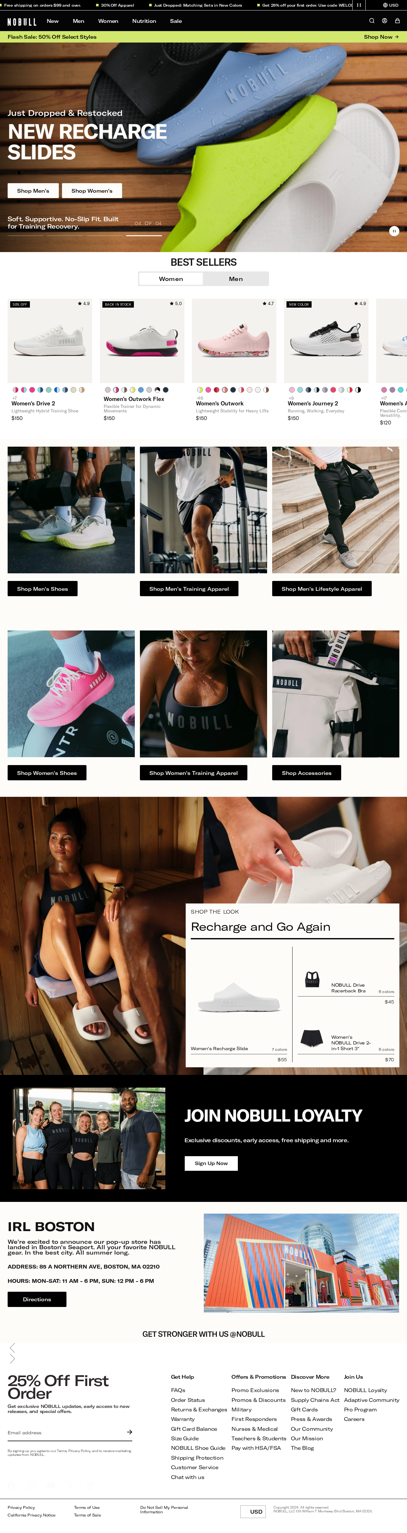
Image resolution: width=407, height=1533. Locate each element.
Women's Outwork (220, 403)
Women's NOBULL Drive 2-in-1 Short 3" (351, 1042)
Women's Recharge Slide (219, 1048)
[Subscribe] (128, 1432)
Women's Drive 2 (33, 403)
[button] (359, 5)
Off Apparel (74, 5)
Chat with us (187, 1477)
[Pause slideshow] (394, 231)
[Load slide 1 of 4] (25, 235)
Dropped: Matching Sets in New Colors (155, 5)
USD (258, 1513)
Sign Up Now (211, 1163)
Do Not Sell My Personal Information (164, 1509)
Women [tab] (171, 278)
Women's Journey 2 (313, 403)
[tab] (15, 389)
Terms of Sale (87, 1515)
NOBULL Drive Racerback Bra (348, 987)
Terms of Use (87, 1507)
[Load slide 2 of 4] (65, 235)
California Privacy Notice (32, 1515)
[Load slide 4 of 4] (144, 235)
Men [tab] (236, 278)
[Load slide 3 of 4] (104, 235)
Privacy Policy (21, 1507)
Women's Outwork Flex (134, 399)
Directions (37, 1299)
